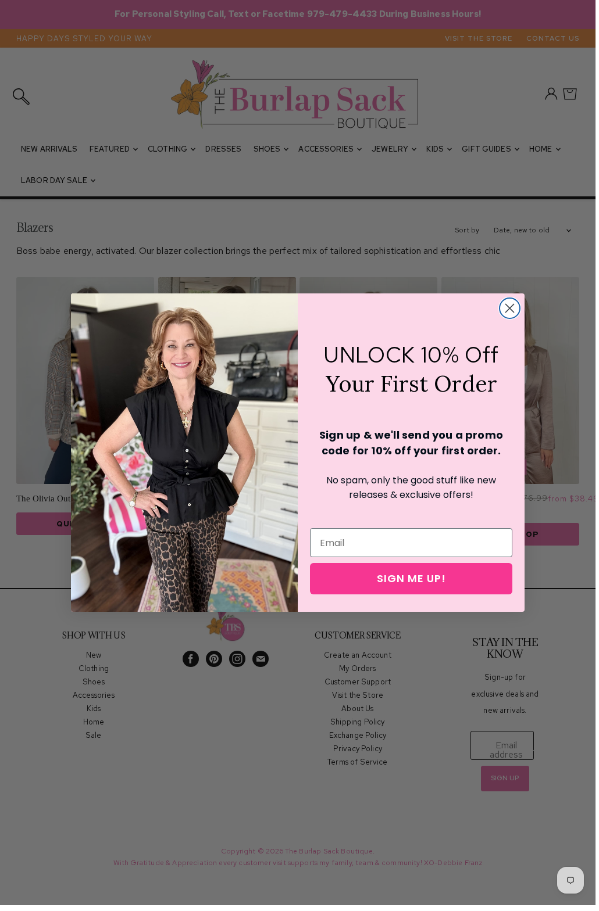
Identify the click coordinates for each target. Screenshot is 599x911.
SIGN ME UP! (411, 578)
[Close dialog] (510, 308)
